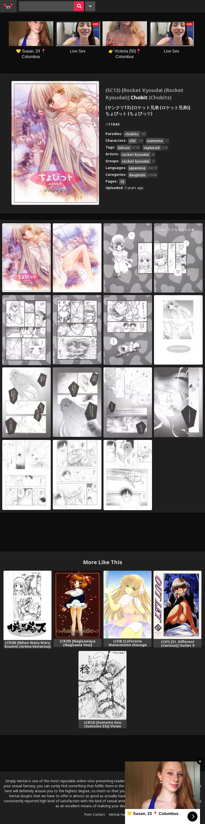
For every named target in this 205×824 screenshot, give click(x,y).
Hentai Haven (120, 814)
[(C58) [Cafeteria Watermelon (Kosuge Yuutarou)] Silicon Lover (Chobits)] (128, 604)
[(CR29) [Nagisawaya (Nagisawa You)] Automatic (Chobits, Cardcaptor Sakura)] (78, 604)
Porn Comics (94, 814)
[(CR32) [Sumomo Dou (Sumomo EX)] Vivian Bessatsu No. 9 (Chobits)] (102, 685)
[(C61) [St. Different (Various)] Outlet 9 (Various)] (178, 605)
